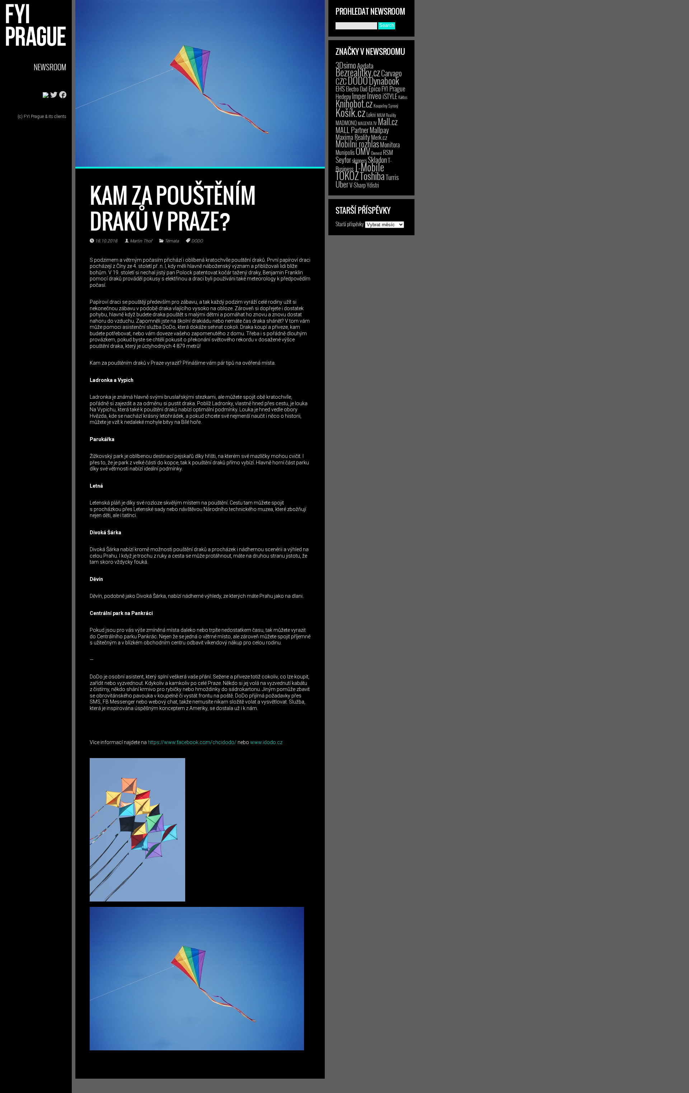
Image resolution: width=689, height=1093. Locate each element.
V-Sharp (358, 184)
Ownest (376, 153)
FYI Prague (393, 88)
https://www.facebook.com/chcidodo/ (192, 742)
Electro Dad (356, 89)
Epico (374, 88)
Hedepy (343, 96)
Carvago (391, 73)
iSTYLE (390, 96)
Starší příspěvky (350, 224)
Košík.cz (350, 112)
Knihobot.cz (354, 103)
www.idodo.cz (266, 742)
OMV (363, 151)
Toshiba (372, 176)
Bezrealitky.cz (358, 72)
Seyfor (343, 159)
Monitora (390, 144)
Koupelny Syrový (386, 105)
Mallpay (379, 129)
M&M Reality (386, 115)
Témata (172, 240)
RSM (388, 152)
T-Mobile (369, 166)
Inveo (374, 95)
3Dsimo (346, 65)
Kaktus (402, 97)
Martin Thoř (141, 240)
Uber (342, 184)
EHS (340, 88)
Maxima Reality (353, 137)
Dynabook (384, 80)
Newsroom (50, 66)
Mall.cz (388, 121)
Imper (359, 95)
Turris (392, 177)
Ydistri (373, 185)
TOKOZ (347, 175)
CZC (341, 81)
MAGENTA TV (367, 123)
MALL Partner (352, 129)
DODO (197, 240)
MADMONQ (346, 123)
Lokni (371, 114)
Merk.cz (379, 137)
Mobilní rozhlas (357, 143)
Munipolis (345, 152)
